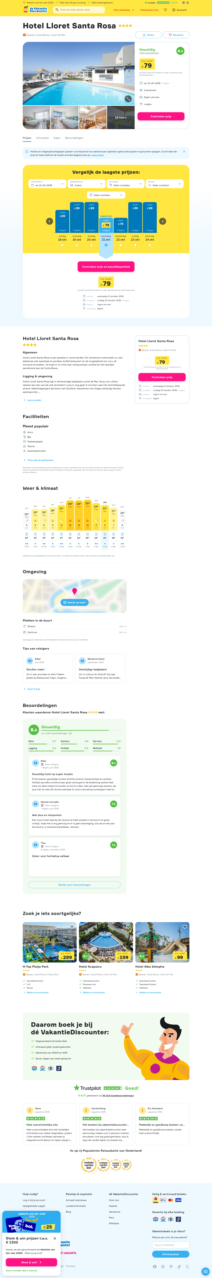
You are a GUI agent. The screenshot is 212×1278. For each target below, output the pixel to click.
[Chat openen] (206, 1272)
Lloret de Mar (57, 34)
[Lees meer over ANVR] (183, 2)
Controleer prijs (161, 116)
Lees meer (98, 155)
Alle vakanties (122, 9)
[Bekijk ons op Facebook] (155, 1267)
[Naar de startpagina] (35, 10)
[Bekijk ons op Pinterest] (171, 1267)
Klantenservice (149, 9)
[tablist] (106, 138)
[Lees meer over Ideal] (50, 1068)
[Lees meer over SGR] (187, 2)
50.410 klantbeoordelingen (118, 1095)
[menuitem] (161, 83)
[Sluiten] (54, 1238)
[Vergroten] (128, 98)
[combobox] (79, 9)
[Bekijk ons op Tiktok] (179, 1267)
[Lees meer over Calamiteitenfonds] (170, 1219)
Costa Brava (42, 34)
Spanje (31, 34)
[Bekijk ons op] (163, 1267)
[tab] (27, 138)
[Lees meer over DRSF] (58, 1068)
